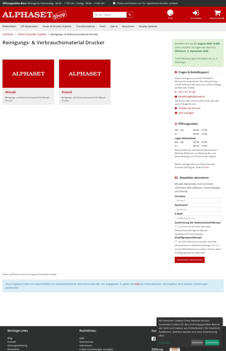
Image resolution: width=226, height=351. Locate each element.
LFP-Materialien (29, 26)
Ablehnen (197, 342)
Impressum (85, 345)
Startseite (7, 34)
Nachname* (181, 205)
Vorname (180, 196)
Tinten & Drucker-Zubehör (57, 26)
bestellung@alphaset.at (191, 96)
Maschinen (128, 26)
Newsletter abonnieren (190, 259)
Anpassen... (165, 342)
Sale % (113, 26)
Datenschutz (86, 341)
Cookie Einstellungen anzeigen (96, 349)
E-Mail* (179, 213)
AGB (137, 283)
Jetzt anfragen (185, 112)
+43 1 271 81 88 (186, 91)
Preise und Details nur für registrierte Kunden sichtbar (147, 3)
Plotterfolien (9, 26)
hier (207, 167)
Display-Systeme (148, 26)
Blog (9, 338)
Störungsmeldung (17, 345)
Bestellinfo (13, 349)
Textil (103, 26)
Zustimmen (212, 342)
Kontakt (11, 341)
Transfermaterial (85, 26)
